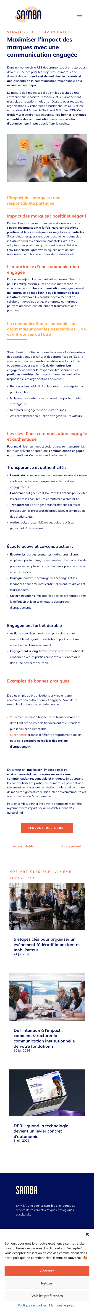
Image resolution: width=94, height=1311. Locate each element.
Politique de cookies (32, 1305)
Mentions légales (61, 1305)
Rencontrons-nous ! (47, 827)
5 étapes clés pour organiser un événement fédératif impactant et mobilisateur (47, 944)
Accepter (47, 1271)
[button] (87, 1234)
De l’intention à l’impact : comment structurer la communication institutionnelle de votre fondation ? (44, 1038)
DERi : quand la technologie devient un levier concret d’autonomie (41, 1131)
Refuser (47, 1283)
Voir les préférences (47, 1296)
